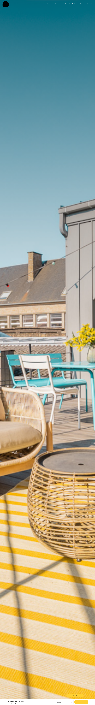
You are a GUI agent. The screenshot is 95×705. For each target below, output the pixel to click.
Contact (82, 4)
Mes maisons (58, 4)
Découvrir (67, 4)
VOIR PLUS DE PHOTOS (76, 695)
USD (91, 4)
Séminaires (75, 4)
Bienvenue (49, 4)
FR (87, 4)
